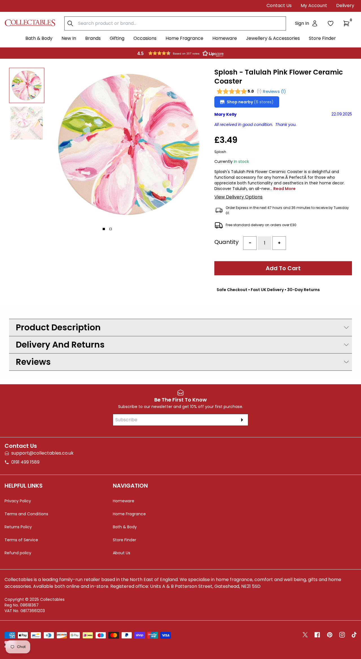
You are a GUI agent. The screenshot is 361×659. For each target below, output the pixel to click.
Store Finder (322, 38)
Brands (93, 38)
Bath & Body (38, 38)
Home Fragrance (184, 38)
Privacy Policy (18, 501)
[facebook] (317, 635)
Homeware (224, 38)
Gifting (117, 38)
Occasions (145, 38)
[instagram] (342, 635)
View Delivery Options (238, 197)
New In (68, 38)
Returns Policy (18, 527)
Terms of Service (21, 540)
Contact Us (279, 5)
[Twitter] (305, 634)
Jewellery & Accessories (273, 38)
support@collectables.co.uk (42, 453)
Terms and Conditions (26, 514)
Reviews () (274, 91)
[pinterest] (330, 635)
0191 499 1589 (25, 462)
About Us (121, 553)
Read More (284, 188)
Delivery (345, 5)
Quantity (226, 242)
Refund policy (18, 553)
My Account (314, 5)
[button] (347, 23)
